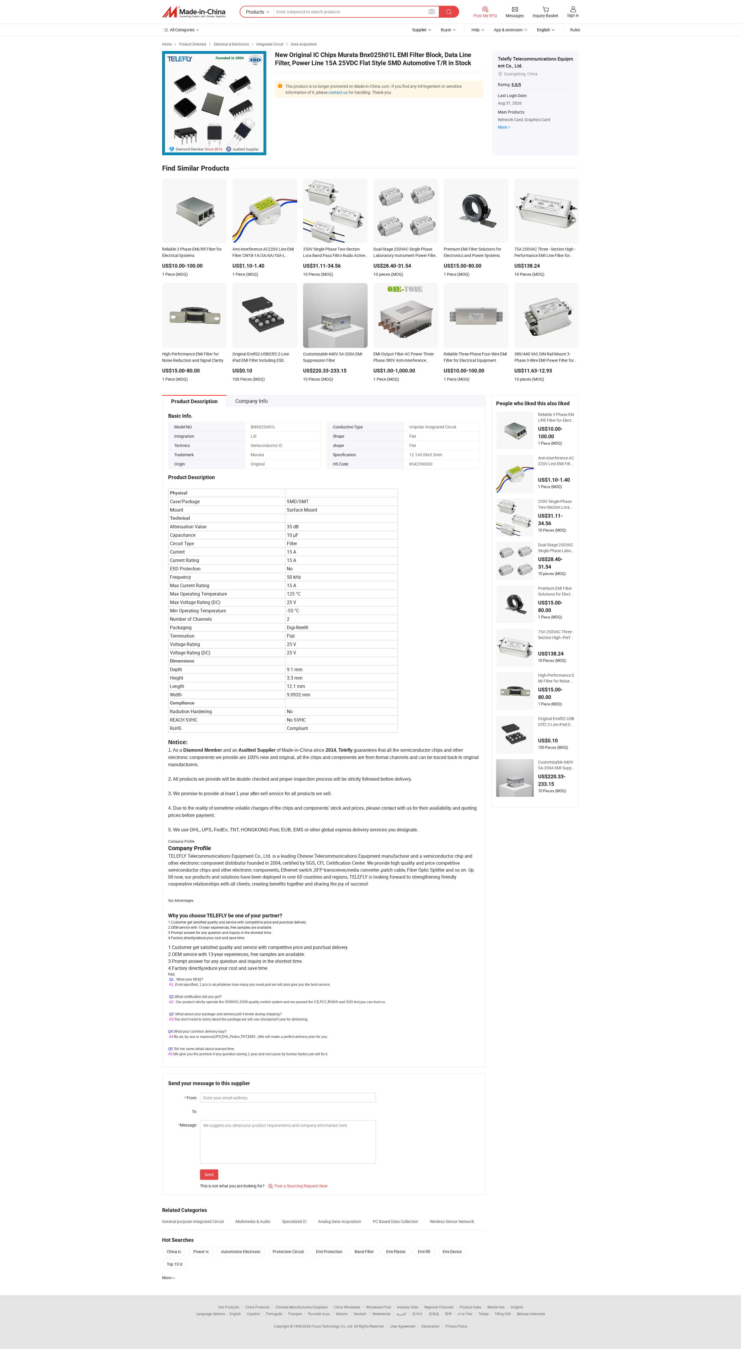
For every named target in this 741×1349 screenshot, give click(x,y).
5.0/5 (516, 84)
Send (209, 1174)
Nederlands (381, 1313)
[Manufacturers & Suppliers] (193, 12)
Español (253, 1313)
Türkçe (483, 1313)
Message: (187, 1125)
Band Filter (364, 1251)
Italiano (342, 1313)
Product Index (470, 1307)
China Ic (174, 1251)
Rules (575, 29)
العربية (401, 1313)
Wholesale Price (378, 1307)
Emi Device (452, 1251)
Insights (517, 1307)
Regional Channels (439, 1307)
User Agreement (402, 1326)
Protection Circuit (288, 1251)
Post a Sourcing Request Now (298, 1186)
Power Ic (201, 1251)
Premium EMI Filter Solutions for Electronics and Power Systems (556, 591)
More (502, 127)
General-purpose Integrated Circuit (193, 1221)
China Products (257, 1307)
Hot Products (228, 1307)
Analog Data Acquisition (339, 1221)
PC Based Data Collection (395, 1221)
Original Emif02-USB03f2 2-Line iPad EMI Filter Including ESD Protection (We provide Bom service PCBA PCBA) (556, 721)
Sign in (573, 15)
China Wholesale (347, 1307)
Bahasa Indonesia (531, 1313)
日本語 (434, 1313)
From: (190, 1097)
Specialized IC (294, 1221)
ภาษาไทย (465, 1313)
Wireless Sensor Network (452, 1221)
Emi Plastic (396, 1251)
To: (194, 1111)
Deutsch (360, 1313)
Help (476, 29)
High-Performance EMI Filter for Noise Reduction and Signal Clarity (556, 678)
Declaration (430, 1326)
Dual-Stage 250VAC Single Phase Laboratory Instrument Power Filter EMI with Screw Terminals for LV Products (556, 548)
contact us (338, 92)
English (235, 1313)
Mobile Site (496, 1307)
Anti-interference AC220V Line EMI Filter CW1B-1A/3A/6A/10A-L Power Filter (556, 461)
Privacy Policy (456, 1326)
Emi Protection (329, 1251)
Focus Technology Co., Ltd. (332, 1326)
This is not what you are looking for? (232, 1186)
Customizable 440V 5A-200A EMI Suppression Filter (555, 765)
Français (295, 1313)
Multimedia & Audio (253, 1221)
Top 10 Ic (175, 1264)
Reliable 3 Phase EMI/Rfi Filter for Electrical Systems (556, 417)
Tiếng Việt (503, 1313)
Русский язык (319, 1313)
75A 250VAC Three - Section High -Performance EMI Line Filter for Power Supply (556, 634)
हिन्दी (448, 1313)
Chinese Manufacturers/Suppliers (302, 1307)
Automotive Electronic (241, 1251)
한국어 (417, 1313)
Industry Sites (407, 1307)
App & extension (508, 29)
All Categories (182, 29)
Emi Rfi (424, 1251)
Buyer (446, 29)
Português (274, 1313)
